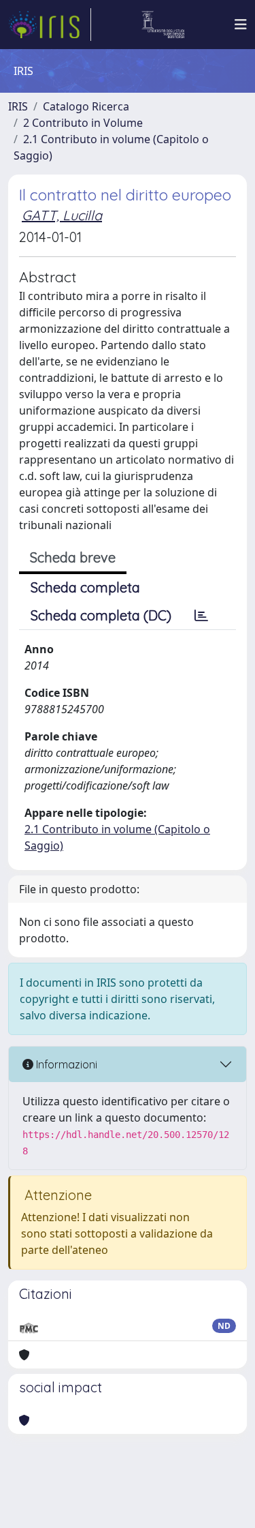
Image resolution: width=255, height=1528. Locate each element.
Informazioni (65, 1064)
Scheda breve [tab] (73, 557)
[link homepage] (49, 24)
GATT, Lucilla (62, 215)
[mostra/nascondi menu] (241, 24)
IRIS (18, 106)
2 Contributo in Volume (83, 122)
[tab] (201, 615)
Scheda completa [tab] (85, 587)
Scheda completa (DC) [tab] (101, 615)
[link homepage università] (163, 24)
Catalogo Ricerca (86, 106)
